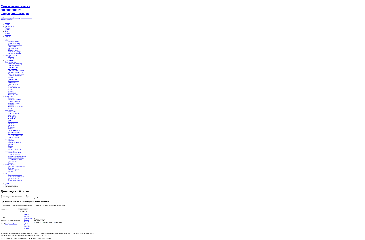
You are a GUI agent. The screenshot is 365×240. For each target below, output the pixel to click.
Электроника (9, 110)
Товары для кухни (14, 101)
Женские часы (13, 50)
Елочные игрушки (14, 178)
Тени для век (12, 79)
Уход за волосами (14, 65)
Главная (7, 23)
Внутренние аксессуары (16, 158)
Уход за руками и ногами (16, 70)
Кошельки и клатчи (11, 55)
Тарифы (7, 28)
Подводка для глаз (14, 87)
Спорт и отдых (13, 94)
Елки (6, 173)
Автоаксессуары (10, 151)
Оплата (7, 31)
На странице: (31, 198)
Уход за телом (12, 69)
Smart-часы (11, 115)
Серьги (10, 146)
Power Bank (12, 111)
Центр (22, 18)
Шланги (11, 105)
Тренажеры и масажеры (16, 74)
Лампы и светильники (15, 135)
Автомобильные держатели (17, 156)
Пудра (10, 89)
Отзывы (7, 33)
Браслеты (11, 140)
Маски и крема (13, 82)
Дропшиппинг (9, 26)
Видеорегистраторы (14, 152)
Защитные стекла (14, 130)
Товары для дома (10, 96)
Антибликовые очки (15, 159)
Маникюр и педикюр (15, 64)
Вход (11, 19)
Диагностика (12, 161)
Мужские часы (13, 48)
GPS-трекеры (12, 117)
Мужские (11, 57)
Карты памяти (13, 122)
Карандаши (12, 86)
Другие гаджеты (13, 137)
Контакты (8, 36)
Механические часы (14, 53)
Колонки (11, 123)
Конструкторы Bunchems (16, 166)
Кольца (10, 144)
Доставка (8, 29)
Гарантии (8, 35)
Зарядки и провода (14, 132)
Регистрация (5, 19)
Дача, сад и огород (14, 103)
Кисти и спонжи (13, 81)
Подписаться (23, 209)
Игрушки (11, 168)
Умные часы (12, 46)
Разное (10, 108)
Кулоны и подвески (14, 142)
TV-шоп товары (10, 60)
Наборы (10, 91)
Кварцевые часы (13, 41)
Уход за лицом (13, 67)
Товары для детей (10, 164)
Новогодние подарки (15, 180)
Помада (10, 77)
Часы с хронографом (15, 45)
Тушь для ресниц (13, 84)
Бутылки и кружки (14, 99)
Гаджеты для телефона (15, 134)
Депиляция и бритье (15, 75)
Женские (11, 58)
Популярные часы (14, 43)
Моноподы (11, 125)
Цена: (27, 196)
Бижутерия (8, 139)
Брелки (10, 147)
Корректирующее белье (16, 72)
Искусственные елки (15, 175)
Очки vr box (12, 118)
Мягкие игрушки (13, 170)
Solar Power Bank (13, 113)
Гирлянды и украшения (16, 176)
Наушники (11, 127)
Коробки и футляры (14, 52)
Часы (6, 40)
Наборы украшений (14, 149)
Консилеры (12, 93)
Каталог (7, 24)
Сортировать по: (6, 196)
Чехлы (10, 129)
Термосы (11, 98)
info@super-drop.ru (7, 18)
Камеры (10, 120)
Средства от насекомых (16, 106)
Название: (4, 198)
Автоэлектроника (14, 154)
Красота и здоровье (11, 62)
